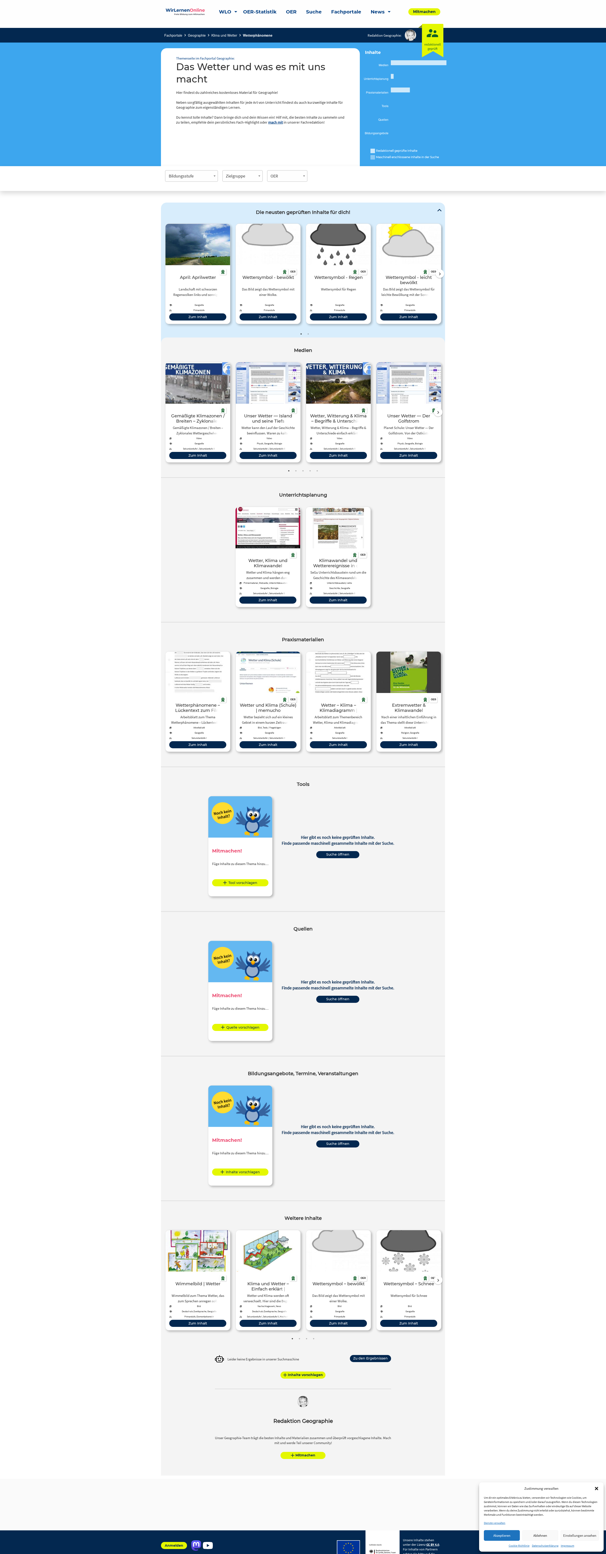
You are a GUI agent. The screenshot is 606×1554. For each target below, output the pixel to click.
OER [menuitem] (291, 12)
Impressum (567, 1545)
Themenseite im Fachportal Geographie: (205, 58)
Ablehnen (540, 1535)
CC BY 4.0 (432, 1544)
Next (440, 273)
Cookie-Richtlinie (519, 1545)
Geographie (197, 35)
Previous (164, 273)
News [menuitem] (378, 12)
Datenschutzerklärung (545, 1545)
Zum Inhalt (197, 317)
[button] (596, 1488)
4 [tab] (310, 470)
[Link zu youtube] (208, 1545)
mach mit (275, 122)
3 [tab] (303, 470)
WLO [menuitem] (225, 12)
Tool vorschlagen (242, 883)
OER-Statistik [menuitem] (259, 12)
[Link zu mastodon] (196, 1545)
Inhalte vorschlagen (243, 1172)
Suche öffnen (337, 854)
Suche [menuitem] (314, 12)
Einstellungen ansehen (579, 1535)
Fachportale (173, 35)
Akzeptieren (501, 1535)
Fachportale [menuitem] (346, 12)
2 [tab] (308, 334)
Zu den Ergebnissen (370, 1358)
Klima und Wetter (224, 35)
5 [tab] (317, 470)
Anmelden (174, 1545)
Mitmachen (305, 1455)
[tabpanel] (197, 274)
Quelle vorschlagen (242, 1027)
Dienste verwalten (494, 1523)
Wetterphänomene (257, 35)
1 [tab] (301, 334)
